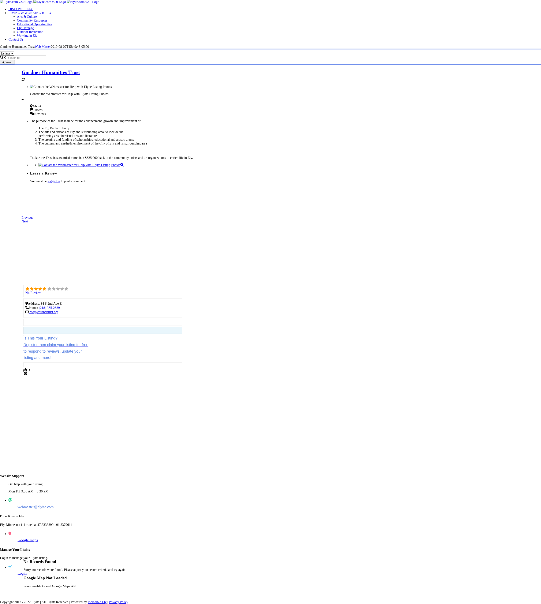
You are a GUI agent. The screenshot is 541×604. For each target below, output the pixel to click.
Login (22, 573)
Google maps (28, 540)
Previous (27, 217)
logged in (54, 181)
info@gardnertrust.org (43, 312)
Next (25, 221)
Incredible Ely (97, 602)
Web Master (43, 46)
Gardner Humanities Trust (51, 72)
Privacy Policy (118, 602)
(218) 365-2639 (49, 307)
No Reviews (33, 293)
